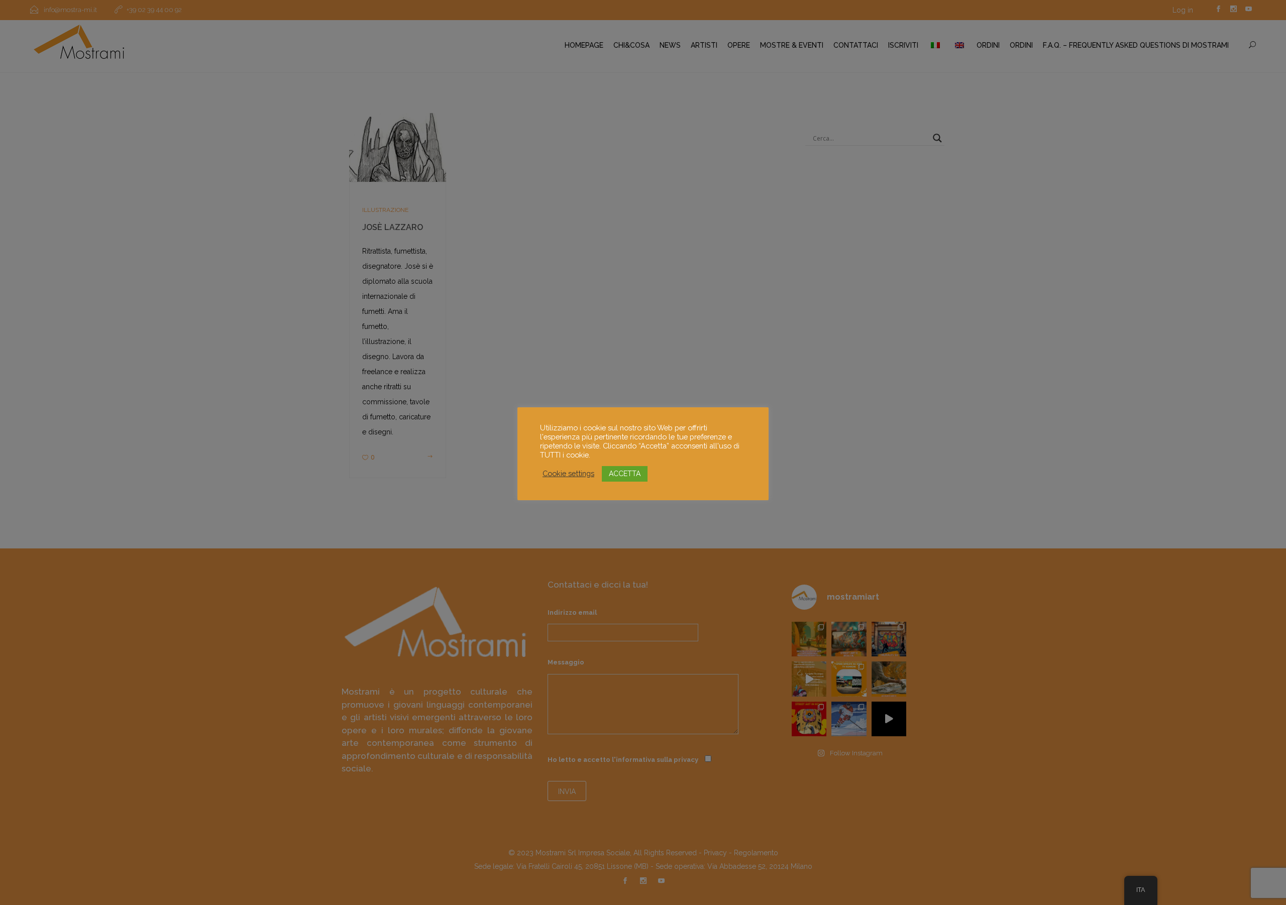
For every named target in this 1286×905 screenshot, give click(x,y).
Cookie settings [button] (568, 473)
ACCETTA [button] (624, 474)
